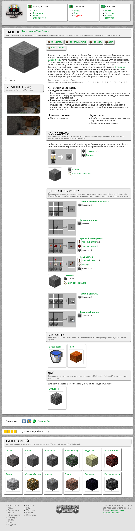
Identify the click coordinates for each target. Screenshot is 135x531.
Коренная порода (113, 474)
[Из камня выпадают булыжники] (23, 135)
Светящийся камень (35, 474)
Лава (71, 347)
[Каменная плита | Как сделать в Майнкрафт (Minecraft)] (62, 309)
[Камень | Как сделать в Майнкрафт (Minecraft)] (70, 171)
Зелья (35, 15)
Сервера (79, 6)
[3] (12, 431)
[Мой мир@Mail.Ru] (29, 421)
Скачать (110, 6)
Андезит (49, 474)
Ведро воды (55, 347)
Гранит (68, 474)
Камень (75, 169)
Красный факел (89, 242)
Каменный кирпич (89, 312)
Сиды (76, 13)
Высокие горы (54, 60)
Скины (108, 15)
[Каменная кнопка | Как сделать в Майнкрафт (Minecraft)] (62, 235)
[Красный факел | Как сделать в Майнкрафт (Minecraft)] (79, 243)
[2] (8, 431)
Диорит (9, 474)
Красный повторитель (92, 238)
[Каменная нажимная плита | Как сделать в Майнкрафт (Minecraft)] (62, 217)
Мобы (35, 11)
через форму (117, 510)
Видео (77, 11)
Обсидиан (89, 474)
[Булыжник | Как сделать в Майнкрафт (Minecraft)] (83, 152)
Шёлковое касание (81, 174)
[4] (15, 431)
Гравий (9, 450)
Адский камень (111, 450)
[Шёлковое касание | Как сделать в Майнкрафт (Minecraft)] (70, 175)
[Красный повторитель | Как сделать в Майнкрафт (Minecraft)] (62, 253)
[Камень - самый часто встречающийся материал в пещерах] (23, 113)
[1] (5, 431)
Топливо (90, 155)
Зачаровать (38, 13)
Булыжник (120, 67)
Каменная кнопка (89, 220)
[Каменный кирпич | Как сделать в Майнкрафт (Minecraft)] (62, 327)
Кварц (85, 264)
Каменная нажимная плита (95, 202)
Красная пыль (89, 246)
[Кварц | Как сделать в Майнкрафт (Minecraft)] (79, 266)
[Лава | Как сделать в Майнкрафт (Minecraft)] (76, 363)
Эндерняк (89, 450)
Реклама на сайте (111, 513)
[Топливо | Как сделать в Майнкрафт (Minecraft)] (83, 156)
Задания (78, 15)
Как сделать (40, 6)
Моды (108, 11)
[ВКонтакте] (24, 421)
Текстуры (109, 13)
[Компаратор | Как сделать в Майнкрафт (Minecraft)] (62, 272)
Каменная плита (89, 294)
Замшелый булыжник (75, 450)
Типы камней (28, 31)
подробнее (46, 421)
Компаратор (86, 257)
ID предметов (39, 18)
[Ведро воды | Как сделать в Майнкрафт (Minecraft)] (56, 363)
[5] (18, 431)
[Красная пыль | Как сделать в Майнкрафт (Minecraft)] (79, 247)
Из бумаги (110, 18)
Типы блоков (42, 31)
